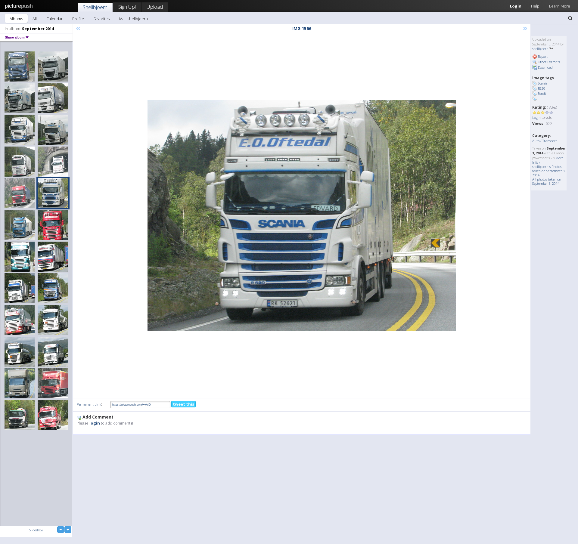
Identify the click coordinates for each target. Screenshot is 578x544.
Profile (78, 18)
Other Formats (548, 62)
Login (515, 6)
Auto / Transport (544, 140)
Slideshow (36, 530)
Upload (155, 6)
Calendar (54, 18)
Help (535, 6)
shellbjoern (540, 48)
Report (542, 56)
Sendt (542, 93)
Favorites (102, 18)
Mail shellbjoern (133, 18)
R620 (541, 88)
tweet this (183, 404)
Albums (16, 18)
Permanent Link (89, 404)
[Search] (570, 18)
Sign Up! (127, 6)
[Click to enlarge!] (302, 215)
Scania (543, 83)
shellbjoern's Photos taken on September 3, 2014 (548, 170)
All (35, 18)
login (94, 423)
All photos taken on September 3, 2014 (546, 181)
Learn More (559, 6)
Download (545, 67)
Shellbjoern (95, 7)
